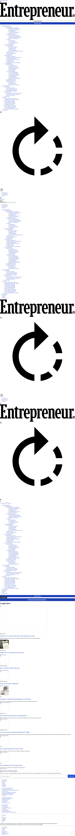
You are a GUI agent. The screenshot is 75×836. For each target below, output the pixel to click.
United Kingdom (5, 833)
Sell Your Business (12, 82)
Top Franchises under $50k (10, 101)
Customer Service (10, 61)
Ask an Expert (5, 800)
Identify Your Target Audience (15, 29)
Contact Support (5, 810)
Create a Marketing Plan (13, 73)
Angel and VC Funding (13, 42)
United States (4, 827)
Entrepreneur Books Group (7, 798)
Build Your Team (10, 52)
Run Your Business (8, 55)
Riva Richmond (4, 752)
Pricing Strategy (12, 31)
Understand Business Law (12, 58)
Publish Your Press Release (7, 789)
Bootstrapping (12, 40)
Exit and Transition (10, 81)
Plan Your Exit (12, 83)
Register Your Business (13, 38)
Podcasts (4, 295)
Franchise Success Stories (9, 104)
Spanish (3, 828)
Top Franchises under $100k (10, 102)
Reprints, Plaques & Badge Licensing (9, 812)
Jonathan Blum (4, 768)
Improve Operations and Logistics (13, 59)
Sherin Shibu (3, 654)
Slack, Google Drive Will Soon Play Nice (9, 668)
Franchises (4, 97)
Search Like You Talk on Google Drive (9, 683)
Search (1, 200)
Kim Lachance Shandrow (6, 702)
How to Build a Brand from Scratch (16, 51)
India (3, 830)
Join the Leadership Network (7, 788)
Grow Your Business (8, 63)
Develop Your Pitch (13, 65)
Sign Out (4, 195)
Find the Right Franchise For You (11, 98)
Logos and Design (12, 47)
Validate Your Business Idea (14, 32)
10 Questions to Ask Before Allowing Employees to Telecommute (15, 699)
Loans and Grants (12, 41)
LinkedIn (4, 817)
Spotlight (4, 786)
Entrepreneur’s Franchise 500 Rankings (12, 99)
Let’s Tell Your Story (6, 802)
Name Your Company (13, 46)
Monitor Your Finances (11, 56)
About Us (4, 795)
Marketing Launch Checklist (14, 78)
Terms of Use (4, 804)
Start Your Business (8, 26)
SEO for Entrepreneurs (13, 77)
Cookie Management (6, 811)
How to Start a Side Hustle (12, 88)
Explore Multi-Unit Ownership (10, 106)
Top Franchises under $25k (10, 100)
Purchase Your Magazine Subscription (9, 792)
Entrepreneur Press (5, 799)
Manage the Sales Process (14, 67)
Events (3, 781)
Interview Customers (13, 33)
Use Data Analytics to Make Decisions (14, 57)
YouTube (4, 818)
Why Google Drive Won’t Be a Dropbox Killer (11, 765)
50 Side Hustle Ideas (11, 87)
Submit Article (5, 193)
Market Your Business (11, 71)
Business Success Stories (11, 80)
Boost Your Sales (10, 64)
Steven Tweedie (4, 718)
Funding (8, 39)
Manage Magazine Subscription (8, 793)
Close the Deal (12, 70)
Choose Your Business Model (14, 36)
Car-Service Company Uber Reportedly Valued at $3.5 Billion (15, 732)
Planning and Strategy (11, 34)
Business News (5, 110)
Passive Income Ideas (11, 95)
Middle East (4, 832)
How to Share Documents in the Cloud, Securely (11, 748)
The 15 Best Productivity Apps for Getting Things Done (13, 715)
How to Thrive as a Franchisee (10, 105)
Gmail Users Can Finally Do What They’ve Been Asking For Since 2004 (17, 636)
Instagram (4, 819)
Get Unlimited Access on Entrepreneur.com (10, 790)
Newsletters (4, 294)
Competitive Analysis (13, 30)
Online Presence (10, 54)
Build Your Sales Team (13, 66)
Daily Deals (4, 801)
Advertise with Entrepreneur (7, 794)
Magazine (4, 785)
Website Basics (12, 232)
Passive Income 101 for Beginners (13, 94)
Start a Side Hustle (5, 85)
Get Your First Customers (14, 74)
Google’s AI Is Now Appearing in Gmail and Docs (12, 652)
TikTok (3, 820)
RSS (3, 821)
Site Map (4, 808)
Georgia (3, 829)
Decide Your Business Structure (15, 37)
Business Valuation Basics (14, 84)
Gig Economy (7, 96)
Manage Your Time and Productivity (13, 62)
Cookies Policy (5, 806)
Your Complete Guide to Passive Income (14, 93)
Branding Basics (10, 45)
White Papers (4, 780)
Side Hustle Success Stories (12, 90)
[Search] (1, 112)
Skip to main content (4, 0)
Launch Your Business (9, 44)
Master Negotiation (12, 68)
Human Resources (10, 60)
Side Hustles (7, 86)
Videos (3, 296)
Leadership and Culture (11, 79)
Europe (3, 834)
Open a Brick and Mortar (11, 53)
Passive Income (7, 92)
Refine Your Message (13, 72)
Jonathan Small (4, 639)
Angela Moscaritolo (5, 670)
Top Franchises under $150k (10, 103)
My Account (4, 192)
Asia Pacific (4, 831)
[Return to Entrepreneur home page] (37, 19)
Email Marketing (12, 76)
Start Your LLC (5, 194)
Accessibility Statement (6, 807)
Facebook (4, 815)
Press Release (4, 298)
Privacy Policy (5, 805)
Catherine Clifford (4, 735)
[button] (37, 403)
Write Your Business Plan (14, 35)
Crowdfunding (12, 43)
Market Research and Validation (13, 27)
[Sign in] (0, 499)
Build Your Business (6, 25)
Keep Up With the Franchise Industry (12, 108)
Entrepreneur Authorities (6, 797)
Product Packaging (12, 50)
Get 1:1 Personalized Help (9, 107)
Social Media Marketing (13, 75)
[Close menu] (0, 501)
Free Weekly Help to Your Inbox (11, 91)
